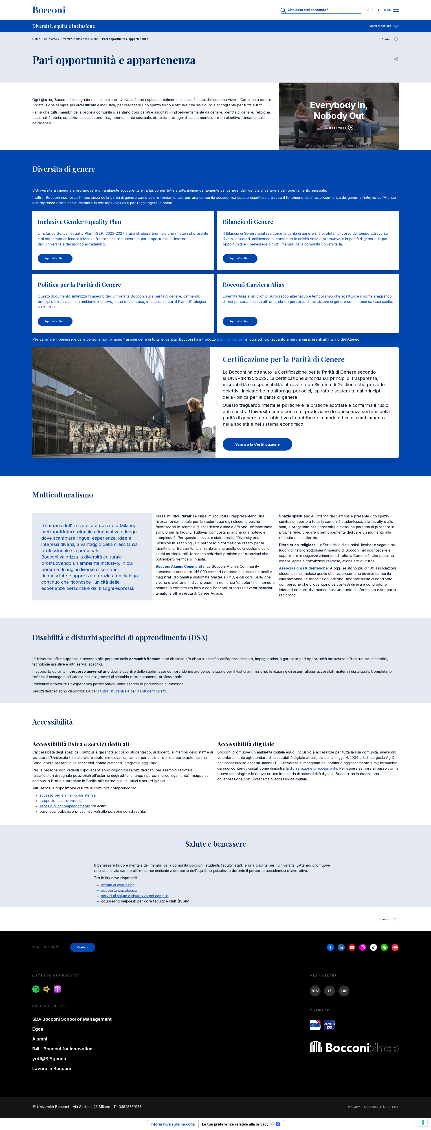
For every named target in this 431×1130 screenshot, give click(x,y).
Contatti (386, 39)
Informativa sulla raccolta (173, 1124)
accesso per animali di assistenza (68, 795)
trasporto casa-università (61, 800)
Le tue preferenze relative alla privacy (235, 1124)
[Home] (49, 9)
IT (377, 9)
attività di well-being (117, 885)
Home (36, 39)
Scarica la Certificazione (257, 444)
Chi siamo (50, 39)
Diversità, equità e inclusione (80, 39)
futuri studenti (112, 691)
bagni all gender (230, 339)
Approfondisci (55, 258)
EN (367, 9)
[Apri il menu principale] (396, 10)
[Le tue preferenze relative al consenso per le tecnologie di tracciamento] (423, 1122)
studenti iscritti (154, 691)
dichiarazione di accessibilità (313, 768)
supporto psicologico (119, 890)
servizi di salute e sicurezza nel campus (135, 895)
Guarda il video (335, 127)
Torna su (384, 919)
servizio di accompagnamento (65, 806)
